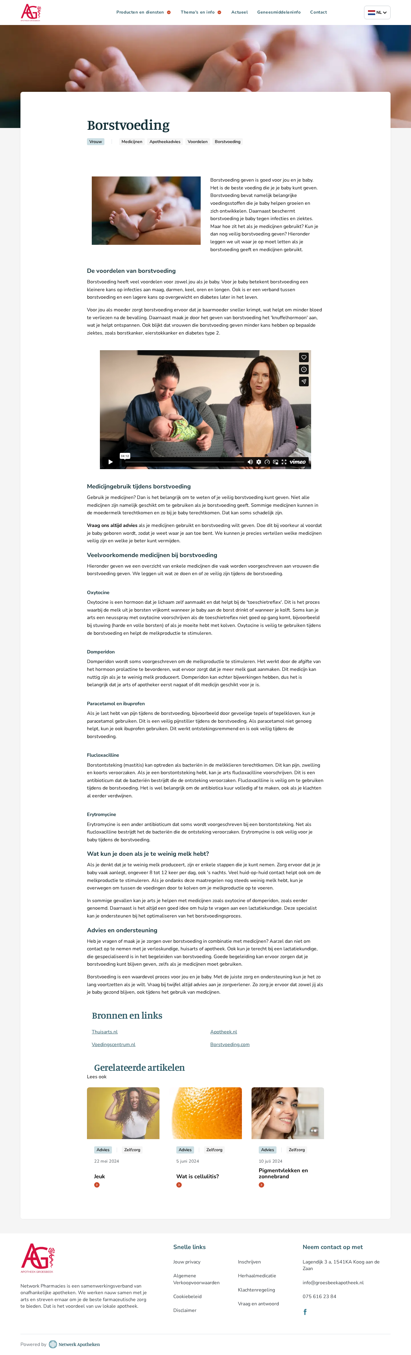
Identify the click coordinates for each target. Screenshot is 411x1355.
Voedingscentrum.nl (113, 1044)
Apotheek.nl (223, 1032)
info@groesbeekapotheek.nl (333, 1282)
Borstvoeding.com (230, 1044)
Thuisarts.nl (105, 1032)
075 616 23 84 (319, 1296)
